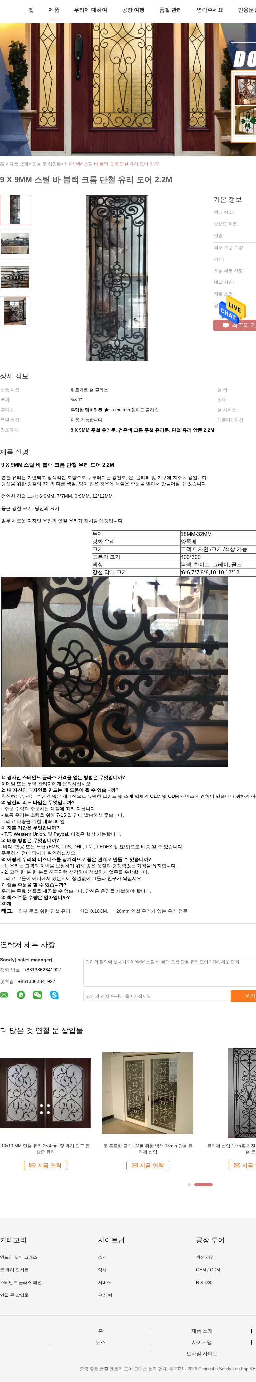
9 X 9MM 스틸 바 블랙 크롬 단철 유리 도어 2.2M (112, 163)
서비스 (104, 1282)
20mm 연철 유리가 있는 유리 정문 (152, 911)
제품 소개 (202, 1331)
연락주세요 (210, 10)
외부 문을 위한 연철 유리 (44, 911)
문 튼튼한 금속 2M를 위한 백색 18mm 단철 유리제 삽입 (148, 1148)
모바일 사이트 (202, 1353)
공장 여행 (133, 10)
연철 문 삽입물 (14, 1295)
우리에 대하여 (90, 10)
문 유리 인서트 (14, 1269)
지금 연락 (49, 1165)
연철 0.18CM (93, 911)
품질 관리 (170, 10)
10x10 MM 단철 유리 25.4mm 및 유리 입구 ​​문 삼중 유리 (45, 1148)
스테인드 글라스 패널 (21, 1282)
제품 (54, 10)
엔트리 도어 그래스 (18, 1257)
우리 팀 (105, 1295)
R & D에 (204, 1282)
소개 (102, 1257)
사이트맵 (202, 1342)
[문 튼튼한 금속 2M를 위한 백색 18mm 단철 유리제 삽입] (147, 1092)
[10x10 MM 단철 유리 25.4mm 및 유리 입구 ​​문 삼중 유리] (45, 1092)
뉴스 (101, 1342)
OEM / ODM (208, 1269)
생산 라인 (205, 1257)
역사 (102, 1269)
